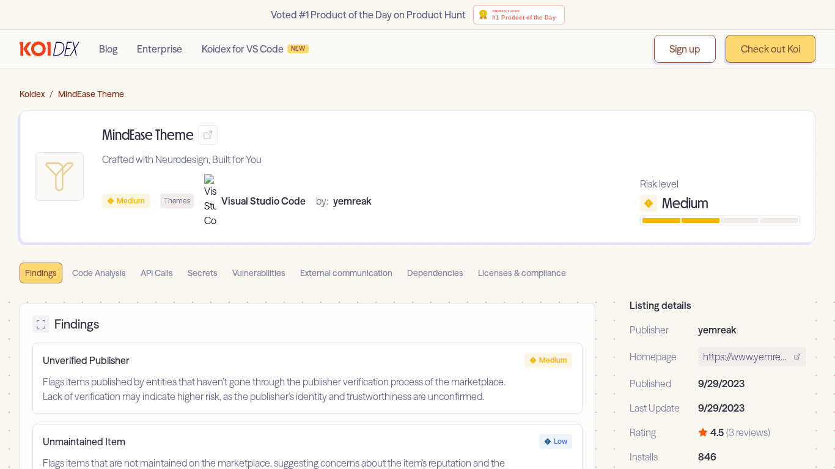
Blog (108, 49)
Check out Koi (770, 49)
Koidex (32, 94)
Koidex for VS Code (253, 49)
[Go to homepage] (49, 49)
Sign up (685, 49)
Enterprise (159, 49)
